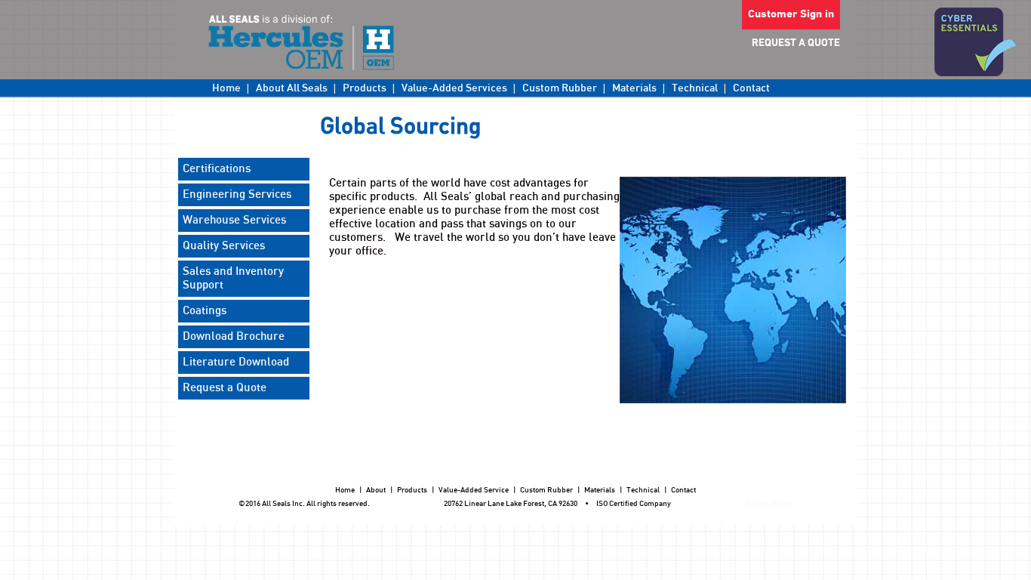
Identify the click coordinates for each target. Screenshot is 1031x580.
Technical (695, 88)
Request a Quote (224, 387)
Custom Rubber (559, 88)
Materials (634, 88)
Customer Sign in (791, 14)
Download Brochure (234, 336)
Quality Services (224, 245)
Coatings (204, 310)
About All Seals (292, 88)
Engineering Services (237, 194)
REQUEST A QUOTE (796, 43)
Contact (751, 88)
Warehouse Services (234, 220)
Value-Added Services (454, 88)
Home (226, 88)
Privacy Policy (769, 504)
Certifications (217, 168)
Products (364, 88)
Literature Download (236, 362)
